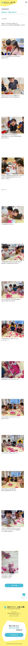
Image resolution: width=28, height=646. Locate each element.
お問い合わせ (15, 635)
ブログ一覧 (14, 585)
